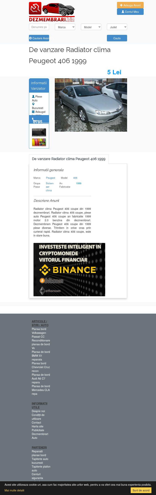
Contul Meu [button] (131, 12)
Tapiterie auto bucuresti (40, 461)
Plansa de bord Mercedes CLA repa (41, 390)
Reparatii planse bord (39, 453)
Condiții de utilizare (38, 417)
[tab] (68, 159)
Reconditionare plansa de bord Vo (41, 344)
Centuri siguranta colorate (37, 478)
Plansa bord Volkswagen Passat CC (39, 332)
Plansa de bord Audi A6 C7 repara (41, 378)
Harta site (37, 426)
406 (75, 177)
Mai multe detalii (14, 490)
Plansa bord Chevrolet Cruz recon (41, 367)
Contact (36, 422)
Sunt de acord (141, 490)
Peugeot (50, 177)
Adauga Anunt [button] (132, 5)
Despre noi (38, 411)
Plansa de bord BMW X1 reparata (41, 355)
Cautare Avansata (40, 38)
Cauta (117, 38)
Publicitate (38, 430)
